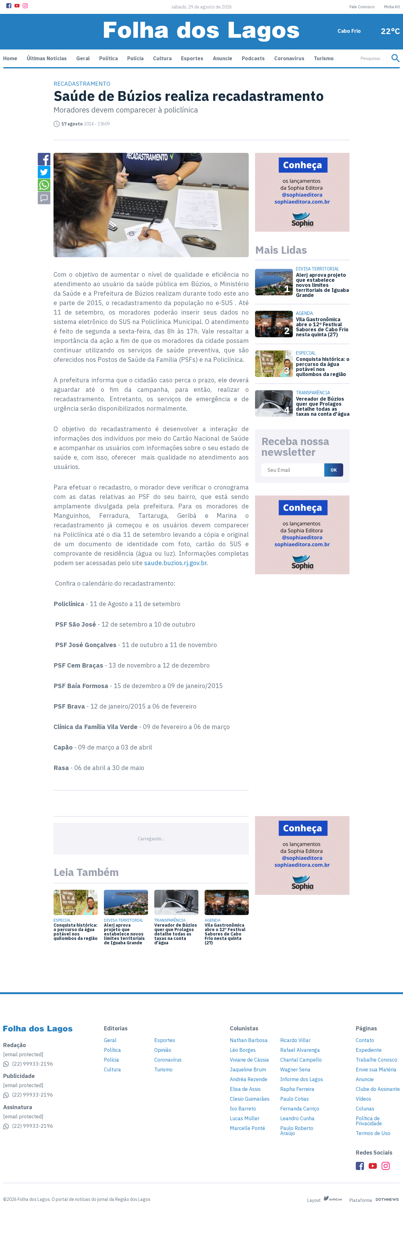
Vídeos (363, 1099)
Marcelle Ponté (247, 1128)
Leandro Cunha (297, 1118)
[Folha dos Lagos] (201, 32)
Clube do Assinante (378, 1089)
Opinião (162, 1050)
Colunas (365, 1108)
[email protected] (23, 1054)
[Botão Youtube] (17, 5)
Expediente (369, 1050)
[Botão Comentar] (44, 198)
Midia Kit (392, 6)
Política (108, 58)
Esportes (192, 58)
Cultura (162, 58)
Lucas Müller (244, 1118)
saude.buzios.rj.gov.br (175, 563)
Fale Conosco (362, 6)
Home (10, 58)
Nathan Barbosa (249, 1040)
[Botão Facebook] (8, 5)
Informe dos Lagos (301, 1079)
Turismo (324, 58)
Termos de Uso (373, 1133)
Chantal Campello (301, 1060)
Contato (365, 1040)
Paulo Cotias (294, 1099)
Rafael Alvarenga (300, 1050)
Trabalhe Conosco (376, 1060)
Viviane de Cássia (249, 1060)
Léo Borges (243, 1050)
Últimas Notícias (47, 58)
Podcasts (253, 58)
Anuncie (222, 58)
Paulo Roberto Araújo (296, 1130)
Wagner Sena (295, 1069)
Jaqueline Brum (248, 1069)
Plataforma (361, 1200)
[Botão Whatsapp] (44, 185)
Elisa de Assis (245, 1089)
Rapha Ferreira (297, 1089)
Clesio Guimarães (250, 1099)
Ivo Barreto (243, 1108)
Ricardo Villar (295, 1040)
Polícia (135, 58)
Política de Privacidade (369, 1121)
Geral (83, 58)
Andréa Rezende (248, 1079)
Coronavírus (289, 58)
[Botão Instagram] (25, 5)
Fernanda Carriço (299, 1108)
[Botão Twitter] (44, 172)
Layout (314, 1200)
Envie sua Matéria (376, 1069)
